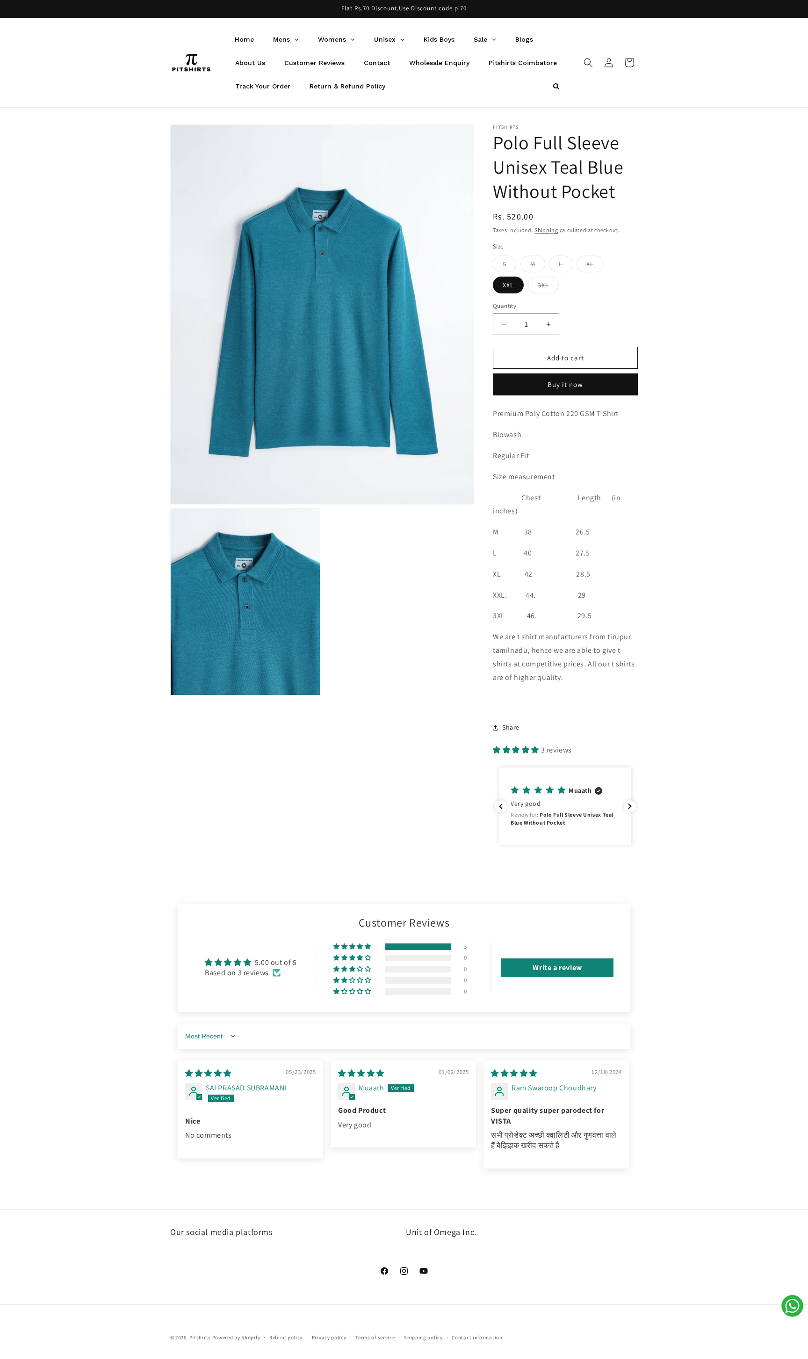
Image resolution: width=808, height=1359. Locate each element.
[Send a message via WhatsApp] (792, 1306)
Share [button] (510, 727)
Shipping (546, 230)
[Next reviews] (630, 806)
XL (595, 265)
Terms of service (375, 1337)
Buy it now (565, 384)
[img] (208, 1073)
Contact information (477, 1337)
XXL (508, 285)
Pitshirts (200, 1337)
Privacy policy (329, 1337)
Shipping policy (423, 1337)
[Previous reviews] (501, 806)
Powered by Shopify (236, 1337)
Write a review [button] (557, 967)
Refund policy (286, 1337)
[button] (588, 62)
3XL (548, 286)
